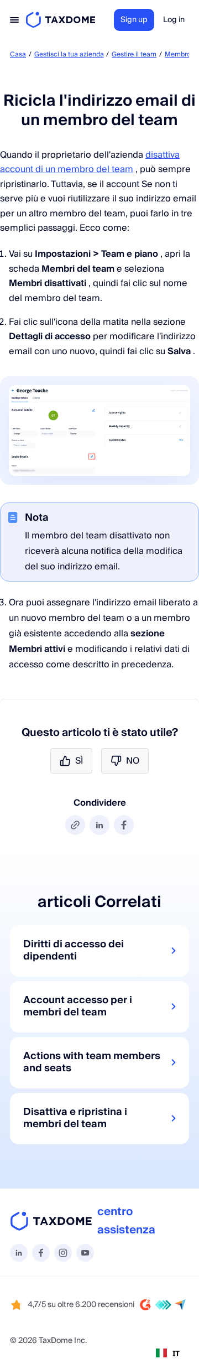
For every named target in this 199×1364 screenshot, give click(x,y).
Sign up (134, 20)
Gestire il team (134, 54)
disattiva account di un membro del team (90, 162)
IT (176, 1353)
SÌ (79, 761)
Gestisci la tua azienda (69, 54)
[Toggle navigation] (14, 19)
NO (132, 761)
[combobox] (168, 1353)
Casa (18, 54)
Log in (174, 20)
